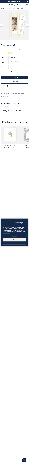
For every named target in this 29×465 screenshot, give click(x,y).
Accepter (14, 239)
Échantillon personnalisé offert (14, 81)
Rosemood (3, 8)
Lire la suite (3, 113)
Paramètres (14, 236)
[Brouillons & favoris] (24, 4)
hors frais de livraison (20, 72)
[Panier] (27, 4)
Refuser (14, 243)
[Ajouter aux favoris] (3, 86)
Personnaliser (14, 77)
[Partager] (7, 86)
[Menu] (2, 4)
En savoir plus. (6, 233)
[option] (9, 53)
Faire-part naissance (11, 8)
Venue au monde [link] (20, 8)
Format (2, 49)
